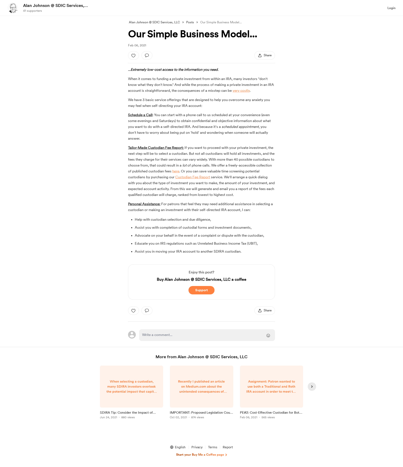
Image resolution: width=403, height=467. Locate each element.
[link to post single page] (131, 393)
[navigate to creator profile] (13, 8)
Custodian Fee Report (192, 177)
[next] (312, 386)
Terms (212, 447)
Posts (190, 22)
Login (391, 8)
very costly (241, 90)
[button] (177, 447)
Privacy (197, 447)
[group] (131, 393)
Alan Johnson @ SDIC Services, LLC (53, 5)
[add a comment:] (146, 55)
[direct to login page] (207, 335)
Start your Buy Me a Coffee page (200, 455)
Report (228, 447)
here (175, 171)
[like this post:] (133, 55)
